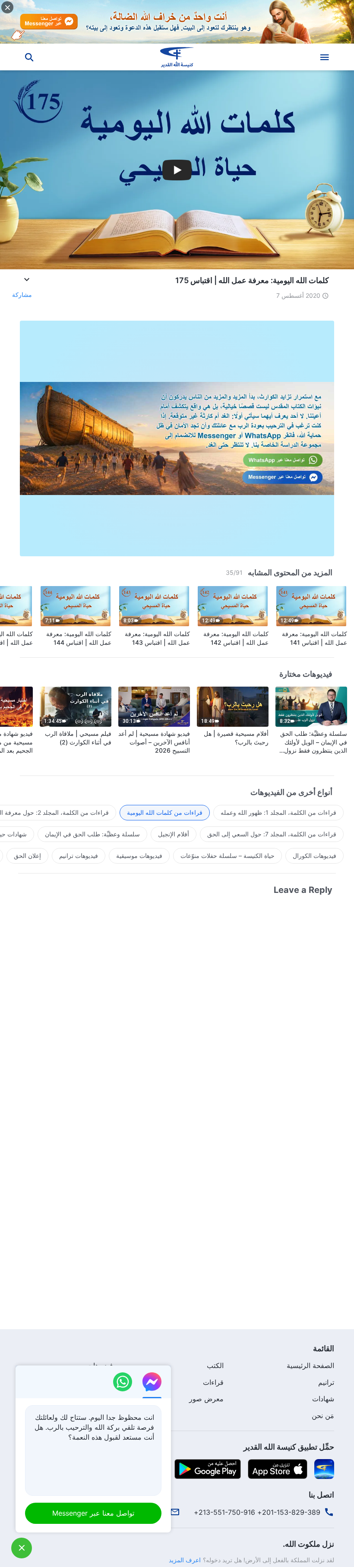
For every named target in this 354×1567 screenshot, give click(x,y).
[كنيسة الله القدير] (177, 57)
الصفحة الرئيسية (310, 1365)
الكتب (215, 1365)
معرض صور (206, 1398)
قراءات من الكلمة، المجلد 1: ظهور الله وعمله (278, 812)
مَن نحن (323, 1415)
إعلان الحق (27, 855)
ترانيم (326, 1382)
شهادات (323, 1398)
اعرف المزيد (185, 1560)
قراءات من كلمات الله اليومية (164, 812)
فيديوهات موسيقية (139, 855)
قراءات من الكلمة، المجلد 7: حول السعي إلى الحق (271, 834)
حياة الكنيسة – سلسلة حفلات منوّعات (227, 855)
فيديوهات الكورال (314, 855)
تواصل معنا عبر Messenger (93, 1513)
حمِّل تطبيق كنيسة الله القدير (288, 1446)
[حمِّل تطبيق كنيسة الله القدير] (324, 1468)
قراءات (213, 1382)
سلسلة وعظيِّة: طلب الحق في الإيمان (92, 834)
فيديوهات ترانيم (78, 855)
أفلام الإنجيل (173, 834)
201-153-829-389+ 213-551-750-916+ (257, 1512)
